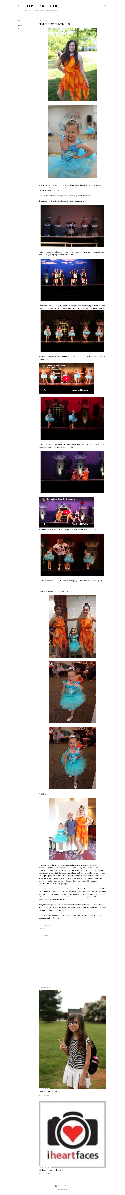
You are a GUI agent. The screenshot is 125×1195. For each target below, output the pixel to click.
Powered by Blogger (64, 1185)
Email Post (47, 925)
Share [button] (19, 20)
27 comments (47, 1173)
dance (19, 28)
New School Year (49, 1091)
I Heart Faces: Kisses (51, 1169)
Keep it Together (41, 6)
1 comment (47, 1095)
